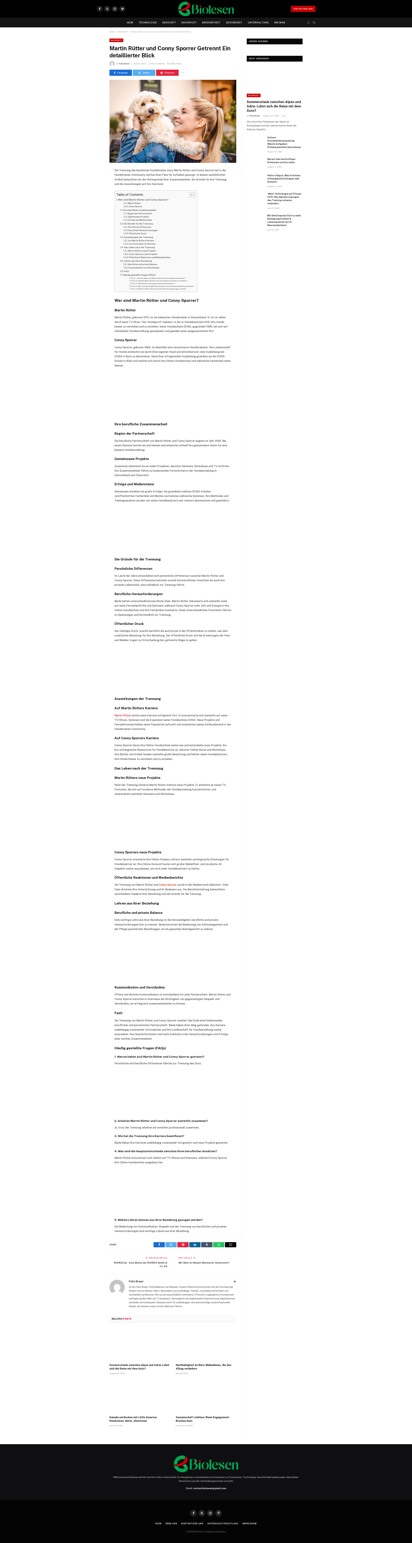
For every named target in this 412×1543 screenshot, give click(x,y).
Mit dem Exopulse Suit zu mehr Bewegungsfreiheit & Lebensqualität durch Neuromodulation (284, 220)
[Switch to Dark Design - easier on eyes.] (308, 22)
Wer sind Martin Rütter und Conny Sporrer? (143, 199)
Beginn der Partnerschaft (140, 213)
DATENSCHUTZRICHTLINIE (222, 1523)
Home (112, 32)
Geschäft (169, 22)
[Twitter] (98, 187)
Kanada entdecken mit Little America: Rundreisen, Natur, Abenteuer (133, 1419)
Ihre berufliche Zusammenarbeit (139, 210)
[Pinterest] (98, 203)
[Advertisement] (173, 394)
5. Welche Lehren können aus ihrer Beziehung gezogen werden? (161, 289)
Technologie (148, 22)
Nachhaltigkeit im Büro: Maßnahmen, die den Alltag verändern (203, 1367)
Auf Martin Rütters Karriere (141, 240)
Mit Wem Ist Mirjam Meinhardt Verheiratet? (204, 1262)
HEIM (130, 22)
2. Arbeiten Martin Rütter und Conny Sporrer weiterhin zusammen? (161, 281)
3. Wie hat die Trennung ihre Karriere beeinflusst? (155, 283)
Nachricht (189, 22)
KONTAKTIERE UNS (303, 9)
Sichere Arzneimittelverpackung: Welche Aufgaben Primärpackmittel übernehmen (284, 142)
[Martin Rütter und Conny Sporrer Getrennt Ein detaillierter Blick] (172, 121)
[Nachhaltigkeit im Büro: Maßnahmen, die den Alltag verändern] (206, 1344)
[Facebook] (98, 179)
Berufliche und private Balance (142, 264)
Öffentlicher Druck (137, 233)
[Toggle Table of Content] (190, 195)
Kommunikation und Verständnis (144, 268)
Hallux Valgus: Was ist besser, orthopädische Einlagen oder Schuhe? (284, 178)
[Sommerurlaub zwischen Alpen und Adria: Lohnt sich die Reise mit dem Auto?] (139, 1344)
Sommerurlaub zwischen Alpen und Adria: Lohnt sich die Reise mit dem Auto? (139, 1367)
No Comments (158, 64)
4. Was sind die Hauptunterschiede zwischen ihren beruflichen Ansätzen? (165, 286)
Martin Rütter (134, 203)
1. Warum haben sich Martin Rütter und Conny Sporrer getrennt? (160, 278)
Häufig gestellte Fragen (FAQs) (139, 275)
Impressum (249, 1523)
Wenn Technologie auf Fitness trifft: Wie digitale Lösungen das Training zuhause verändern (284, 199)
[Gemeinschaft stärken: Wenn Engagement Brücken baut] (206, 1396)
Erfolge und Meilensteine (140, 220)
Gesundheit (234, 22)
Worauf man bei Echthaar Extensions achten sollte (281, 161)
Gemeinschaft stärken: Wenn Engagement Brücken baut (202, 1419)
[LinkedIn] (98, 195)
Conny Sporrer (135, 206)
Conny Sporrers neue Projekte (143, 254)
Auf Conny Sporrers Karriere (142, 244)
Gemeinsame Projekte (138, 217)
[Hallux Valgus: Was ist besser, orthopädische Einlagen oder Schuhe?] (255, 179)
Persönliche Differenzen (139, 227)
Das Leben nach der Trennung (139, 247)
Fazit (126, 271)
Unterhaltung (258, 22)
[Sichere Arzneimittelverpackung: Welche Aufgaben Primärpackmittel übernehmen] (255, 142)
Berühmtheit (211, 22)
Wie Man (279, 22)
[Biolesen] (206, 9)
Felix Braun (124, 64)
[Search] (313, 22)
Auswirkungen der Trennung (138, 237)
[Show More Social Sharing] (182, 73)
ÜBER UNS (171, 1523)
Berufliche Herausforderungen (143, 230)
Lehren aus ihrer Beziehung (138, 261)
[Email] (98, 211)
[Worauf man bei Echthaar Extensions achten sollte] (255, 163)
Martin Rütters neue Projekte (142, 251)
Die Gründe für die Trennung (138, 223)
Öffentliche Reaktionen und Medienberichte (149, 257)
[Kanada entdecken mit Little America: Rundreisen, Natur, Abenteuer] (139, 1396)
